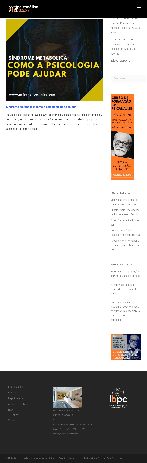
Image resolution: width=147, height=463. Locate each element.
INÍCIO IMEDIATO (121, 60)
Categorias (14, 414)
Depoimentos (15, 398)
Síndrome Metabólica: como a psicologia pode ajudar (41, 107)
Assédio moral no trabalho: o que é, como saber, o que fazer (125, 245)
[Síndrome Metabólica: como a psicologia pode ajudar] (54, 59)
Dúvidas (12, 392)
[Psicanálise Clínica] (27, 8)
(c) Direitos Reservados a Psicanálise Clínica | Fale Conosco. (88, 458)
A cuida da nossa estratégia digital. (30, 458)
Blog (10, 409)
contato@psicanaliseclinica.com (65, 434)
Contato (12, 420)
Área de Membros (18, 404)
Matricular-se (15, 386)
